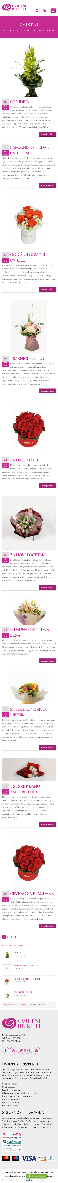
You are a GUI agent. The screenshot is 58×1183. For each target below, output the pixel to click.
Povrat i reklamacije (11, 1090)
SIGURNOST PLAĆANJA (23, 1112)
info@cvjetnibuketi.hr (18, 1035)
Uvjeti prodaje (8, 1087)
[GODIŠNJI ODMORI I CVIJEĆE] (29, 223)
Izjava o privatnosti (11, 1102)
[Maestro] (16, 1159)
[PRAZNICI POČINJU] (29, 327)
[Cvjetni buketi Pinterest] (28, 1050)
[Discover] (42, 1159)
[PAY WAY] (12, 1141)
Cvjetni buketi (12, 30)
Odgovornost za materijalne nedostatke (19, 1093)
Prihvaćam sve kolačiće (36, 1176)
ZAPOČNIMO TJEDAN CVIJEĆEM (29, 966)
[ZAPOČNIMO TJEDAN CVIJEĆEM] (7, 968)
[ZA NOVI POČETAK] (29, 523)
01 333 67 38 (16, 1038)
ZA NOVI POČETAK (27, 554)
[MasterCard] (6, 1159)
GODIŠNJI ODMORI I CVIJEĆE (27, 979)
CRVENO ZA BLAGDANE (31, 893)
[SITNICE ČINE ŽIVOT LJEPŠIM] (29, 687)
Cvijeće (27, 30)
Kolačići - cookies (10, 1105)
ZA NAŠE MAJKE (24, 460)
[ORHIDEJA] (29, 70)
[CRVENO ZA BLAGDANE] (29, 862)
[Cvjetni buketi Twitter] (21, 1050)
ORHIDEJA (19, 101)
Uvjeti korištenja (9, 1084)
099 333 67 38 (13, 1041)
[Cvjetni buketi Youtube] (13, 1050)
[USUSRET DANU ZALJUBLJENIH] (29, 770)
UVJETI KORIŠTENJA (20, 1064)
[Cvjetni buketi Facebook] (5, 1050)
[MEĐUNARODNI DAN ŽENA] (29, 611)
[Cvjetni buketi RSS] (36, 1050)
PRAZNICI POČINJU (28, 358)
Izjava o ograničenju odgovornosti (17, 1096)
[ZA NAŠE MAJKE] (29, 428)
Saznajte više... (47, 134)
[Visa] (29, 1159)
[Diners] (52, 1159)
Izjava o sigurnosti (10, 1099)
